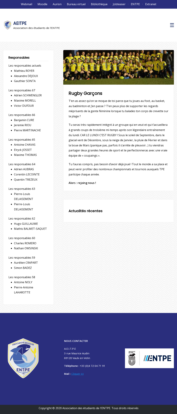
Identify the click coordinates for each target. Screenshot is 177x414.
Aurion (57, 4)
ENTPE (135, 4)
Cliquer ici (77, 373)
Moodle (42, 4)
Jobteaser (119, 4)
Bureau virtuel (76, 4)
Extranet (150, 4)
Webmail (26, 4)
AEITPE (20, 23)
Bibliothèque (99, 4)
